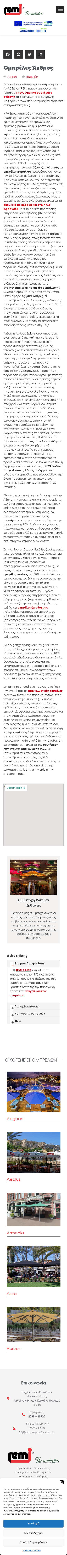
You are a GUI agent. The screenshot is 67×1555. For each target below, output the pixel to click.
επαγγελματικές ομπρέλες (45, 690)
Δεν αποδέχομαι (33, 1533)
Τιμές (18, 1020)
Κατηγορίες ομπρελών (30, 1013)
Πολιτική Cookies (32, 1550)
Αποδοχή (33, 1524)
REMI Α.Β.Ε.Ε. (23, 970)
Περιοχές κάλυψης (27, 1006)
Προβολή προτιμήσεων (33, 1543)
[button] (62, 1482)
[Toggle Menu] (60, 9)
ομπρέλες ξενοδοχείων (33, 607)
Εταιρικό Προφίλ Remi (29, 963)
